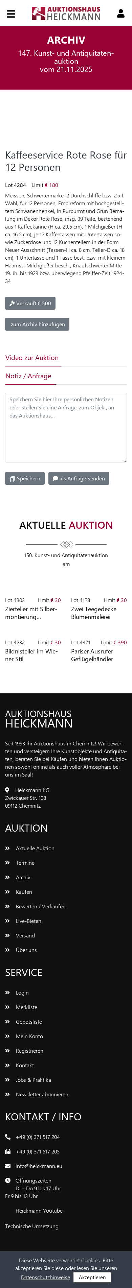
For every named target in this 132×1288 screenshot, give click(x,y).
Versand (25, 935)
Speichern (28, 478)
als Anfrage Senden (81, 478)
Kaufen (23, 891)
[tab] (82, 357)
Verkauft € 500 (33, 303)
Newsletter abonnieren (41, 1094)
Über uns (26, 949)
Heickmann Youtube (39, 1210)
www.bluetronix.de (81, 1226)
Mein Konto (29, 1036)
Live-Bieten (28, 920)
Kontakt (24, 1065)
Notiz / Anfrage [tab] (28, 375)
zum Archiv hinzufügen (37, 324)
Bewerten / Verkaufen (40, 906)
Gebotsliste (28, 1021)
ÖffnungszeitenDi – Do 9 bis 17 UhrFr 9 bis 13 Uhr (33, 1188)
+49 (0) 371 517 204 (38, 1136)
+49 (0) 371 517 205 (38, 1151)
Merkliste (26, 1006)
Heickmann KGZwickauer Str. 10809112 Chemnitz (27, 797)
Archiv (22, 877)
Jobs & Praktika (33, 1079)
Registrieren (29, 1050)
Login (22, 992)
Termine (25, 862)
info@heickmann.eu (39, 1165)
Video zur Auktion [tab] (32, 357)
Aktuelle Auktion (34, 848)
